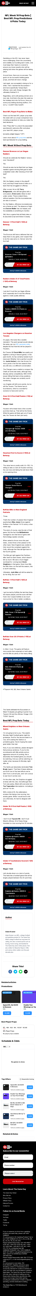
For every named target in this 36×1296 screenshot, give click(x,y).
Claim (7, 1013)
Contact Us (6, 1206)
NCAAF (19, 1027)
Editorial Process (8, 1203)
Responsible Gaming (28, 1079)
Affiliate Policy (7, 1200)
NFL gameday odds (23, 344)
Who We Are (7, 1195)
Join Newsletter (18, 1181)
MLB (11, 1027)
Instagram (6, 1215)
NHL (15, 1027)
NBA (7, 1027)
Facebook (6, 1222)
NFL (4, 1027)
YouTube (5, 1217)
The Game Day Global (9, 1193)
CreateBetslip (24, 3)
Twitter (5, 1220)
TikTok (5, 1225)
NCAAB (25, 1027)
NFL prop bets (21, 138)
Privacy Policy (7, 1198)
